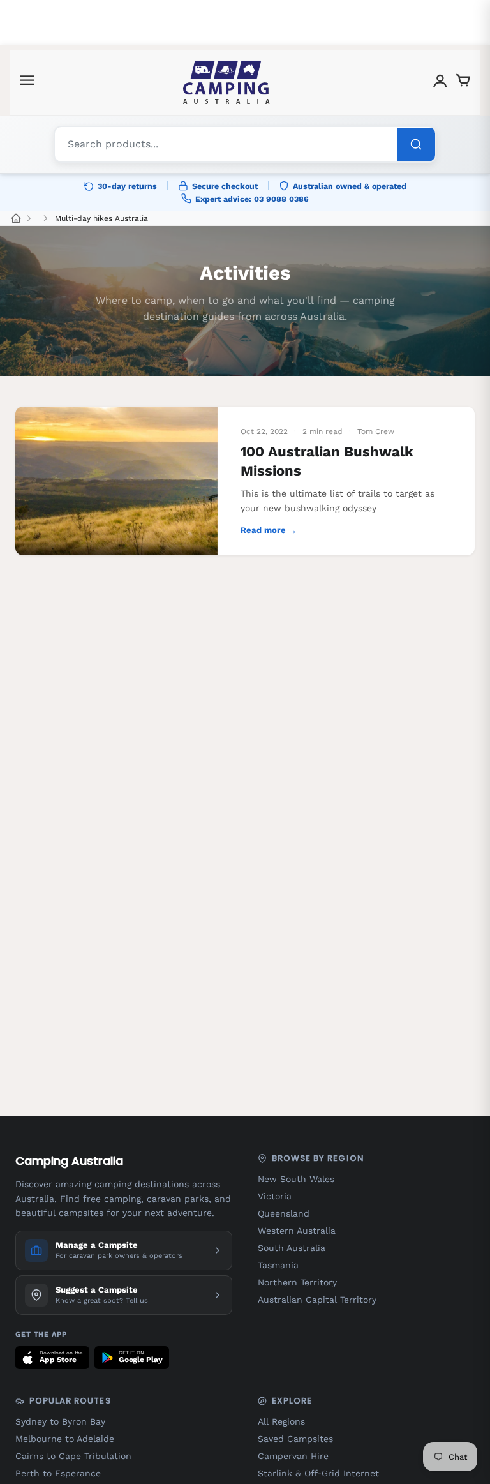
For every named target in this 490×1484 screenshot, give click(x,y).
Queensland (283, 1213)
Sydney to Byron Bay (60, 1421)
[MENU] (27, 82)
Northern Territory (297, 1282)
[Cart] (463, 82)
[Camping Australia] (226, 82)
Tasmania (278, 1265)
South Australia (291, 1248)
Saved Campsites (295, 1439)
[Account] (440, 82)
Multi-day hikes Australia (101, 218)
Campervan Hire (293, 1456)
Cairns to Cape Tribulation (73, 1456)
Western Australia (297, 1230)
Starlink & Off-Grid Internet (318, 1473)
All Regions (281, 1421)
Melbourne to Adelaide (64, 1439)
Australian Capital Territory (317, 1299)
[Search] (416, 144)
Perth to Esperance (58, 1473)
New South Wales (296, 1179)
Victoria (275, 1196)
